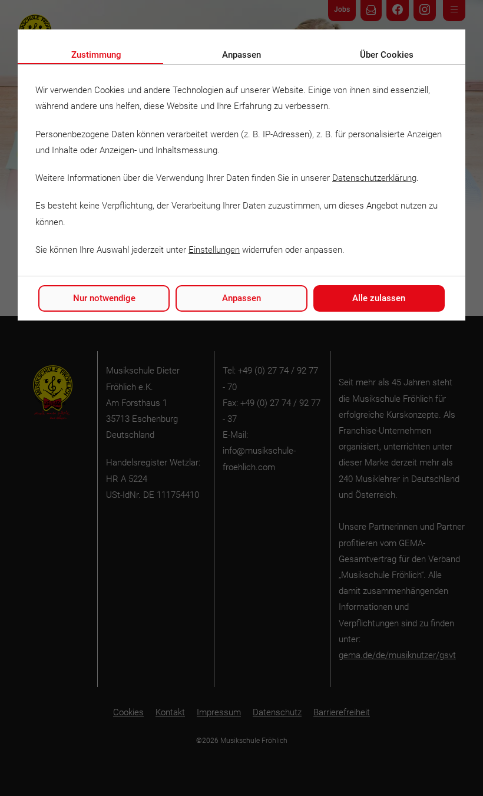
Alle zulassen (378, 298)
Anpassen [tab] (241, 54)
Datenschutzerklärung (374, 178)
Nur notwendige (104, 298)
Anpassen (241, 298)
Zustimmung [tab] (96, 54)
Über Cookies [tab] (386, 54)
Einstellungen (214, 250)
